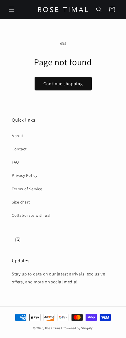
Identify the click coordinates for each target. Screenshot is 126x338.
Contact (19, 149)
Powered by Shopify (78, 328)
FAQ (15, 162)
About (17, 135)
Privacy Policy (24, 175)
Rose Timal (53, 328)
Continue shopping (63, 83)
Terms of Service (27, 188)
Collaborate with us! (31, 215)
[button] (11, 9)
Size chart (21, 202)
